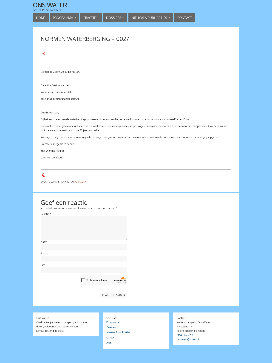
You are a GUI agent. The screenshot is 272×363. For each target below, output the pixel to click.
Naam (44, 241)
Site (43, 265)
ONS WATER (50, 4)
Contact (110, 337)
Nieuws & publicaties (118, 332)
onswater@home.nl (188, 339)
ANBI (109, 342)
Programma (112, 322)
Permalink (80, 181)
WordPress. (154, 359)
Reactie (46, 214)
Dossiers (111, 327)
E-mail (44, 253)
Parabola (141, 359)
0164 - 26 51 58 (185, 335)
